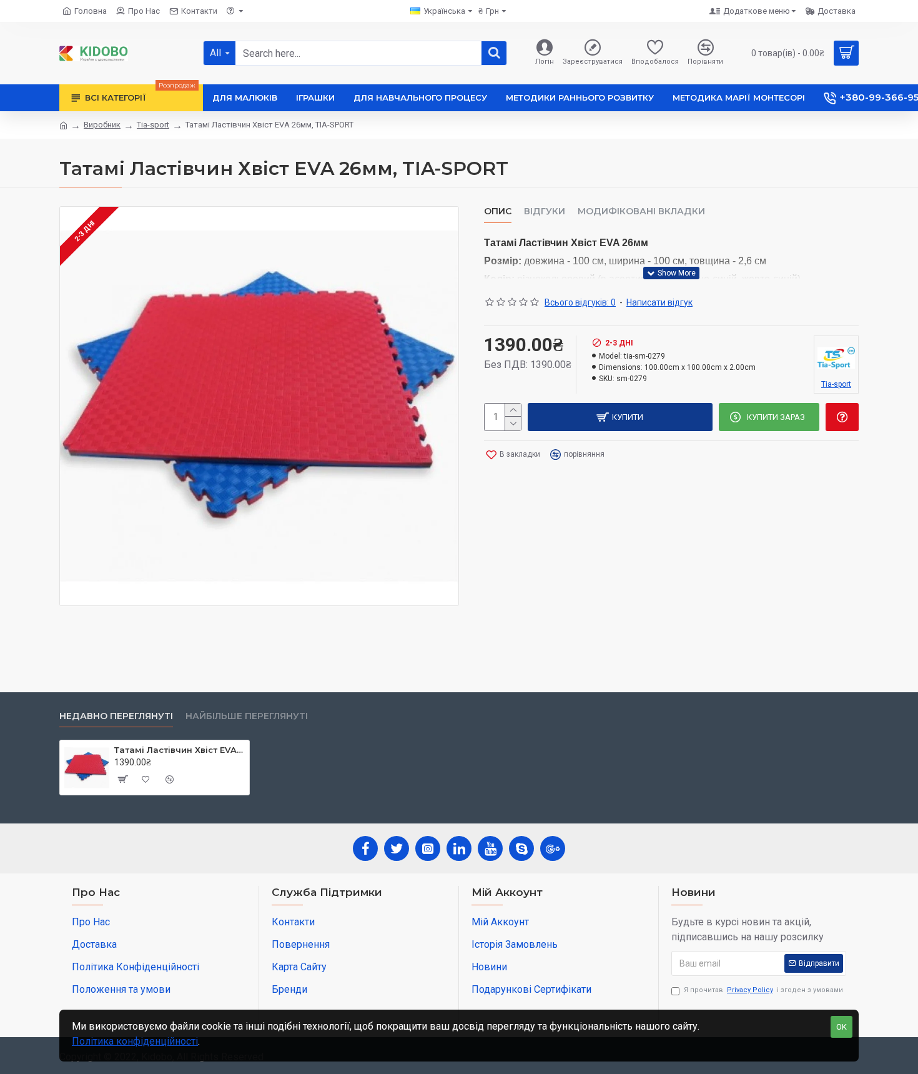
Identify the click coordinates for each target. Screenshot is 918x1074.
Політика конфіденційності (135, 1041)
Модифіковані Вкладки (641, 211)
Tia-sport (153, 124)
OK (841, 1027)
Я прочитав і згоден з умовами (763, 990)
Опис (497, 211)
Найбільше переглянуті (246, 716)
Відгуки (544, 211)
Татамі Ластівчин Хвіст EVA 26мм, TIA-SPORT (179, 750)
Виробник (102, 124)
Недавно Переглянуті (116, 716)
